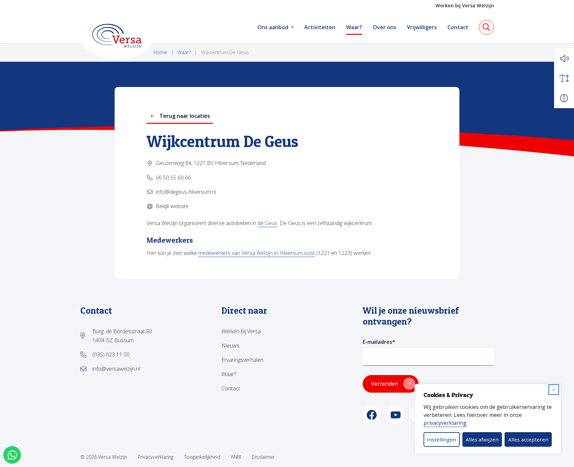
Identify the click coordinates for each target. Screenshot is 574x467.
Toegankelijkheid (202, 457)
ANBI (236, 457)
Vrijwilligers (422, 27)
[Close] (554, 390)
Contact (457, 27)
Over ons (384, 27)
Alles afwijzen (482, 439)
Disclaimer (263, 457)
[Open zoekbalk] (486, 27)
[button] (564, 58)
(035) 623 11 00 (111, 354)
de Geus (267, 223)
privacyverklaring (445, 423)
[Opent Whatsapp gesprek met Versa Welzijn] (12, 455)
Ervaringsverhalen (242, 359)
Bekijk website (172, 206)
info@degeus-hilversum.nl (186, 191)
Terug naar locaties (184, 115)
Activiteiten (319, 27)
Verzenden (384, 383)
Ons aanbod (272, 27)
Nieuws (230, 345)
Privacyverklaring (155, 457)
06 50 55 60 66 (173, 177)
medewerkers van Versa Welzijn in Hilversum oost (256, 253)
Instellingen (441, 439)
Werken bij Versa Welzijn (464, 5)
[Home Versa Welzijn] (116, 36)
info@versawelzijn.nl (116, 368)
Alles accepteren (528, 439)
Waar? (354, 27)
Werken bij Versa (241, 331)
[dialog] (488, 419)
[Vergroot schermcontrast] (564, 98)
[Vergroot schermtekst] (564, 78)
